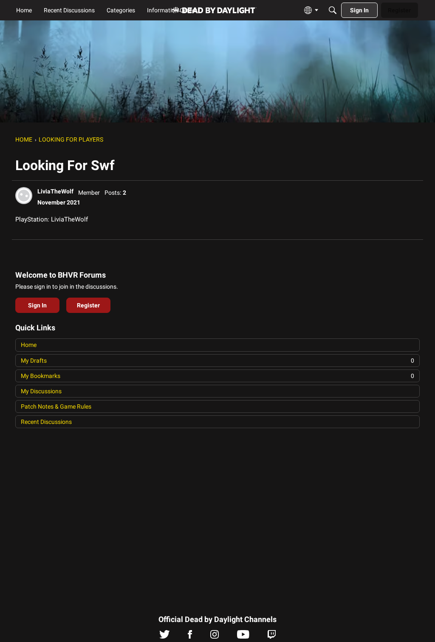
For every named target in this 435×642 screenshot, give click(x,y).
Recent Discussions (46, 421)
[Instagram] (214, 636)
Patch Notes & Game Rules (56, 406)
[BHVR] (214, 10)
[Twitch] (272, 636)
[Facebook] (190, 636)
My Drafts (217, 360)
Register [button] (88, 305)
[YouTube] (243, 636)
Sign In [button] (37, 305)
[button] (23, 195)
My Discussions (41, 391)
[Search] (332, 10)
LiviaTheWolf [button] (55, 191)
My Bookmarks (217, 375)
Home (29, 344)
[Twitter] (164, 636)
